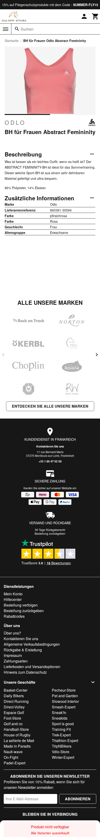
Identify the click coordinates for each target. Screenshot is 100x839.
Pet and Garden (65, 695)
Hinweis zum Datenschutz (25, 672)
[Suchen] (17, 29)
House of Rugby (17, 735)
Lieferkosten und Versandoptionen (32, 666)
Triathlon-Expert (65, 740)
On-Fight (11, 757)
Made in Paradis (17, 746)
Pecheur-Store (64, 690)
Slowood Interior (65, 701)
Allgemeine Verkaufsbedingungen (32, 644)
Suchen (27, 29)
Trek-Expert (61, 735)
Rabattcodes (14, 616)
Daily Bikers (14, 695)
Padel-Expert (14, 763)
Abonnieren (77, 798)
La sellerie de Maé (19, 740)
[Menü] (5, 29)
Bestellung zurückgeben (50, 533)
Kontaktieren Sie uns (50, 446)
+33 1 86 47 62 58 (50, 461)
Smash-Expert (63, 707)
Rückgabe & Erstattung (23, 649)
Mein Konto (13, 593)
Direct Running (16, 701)
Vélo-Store (60, 751)
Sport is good (63, 723)
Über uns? (12, 633)
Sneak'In (59, 712)
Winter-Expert (63, 757)
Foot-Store (12, 718)
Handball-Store (16, 729)
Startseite (12, 40)
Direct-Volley (14, 707)
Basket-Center (15, 690)
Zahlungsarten (16, 661)
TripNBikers (61, 746)
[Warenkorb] (95, 16)
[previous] (3, 354)
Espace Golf (14, 712)
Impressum (13, 655)
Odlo (15, 122)
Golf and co (13, 723)
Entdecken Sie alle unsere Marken (50, 406)
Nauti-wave (13, 751)
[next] (96, 354)
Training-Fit (61, 729)
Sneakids (59, 718)
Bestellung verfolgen (21, 605)
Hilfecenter (13, 599)
